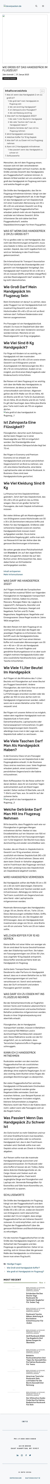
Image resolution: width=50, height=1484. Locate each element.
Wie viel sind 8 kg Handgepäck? (23, 107)
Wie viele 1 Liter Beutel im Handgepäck (25, 119)
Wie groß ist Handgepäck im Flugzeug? (25, 1271)
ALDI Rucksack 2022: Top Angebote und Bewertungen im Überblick (35, 1339)
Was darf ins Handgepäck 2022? (22, 116)
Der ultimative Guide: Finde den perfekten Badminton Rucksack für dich (35, 1401)
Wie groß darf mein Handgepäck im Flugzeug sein (24, 102)
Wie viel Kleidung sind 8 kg (21, 113)
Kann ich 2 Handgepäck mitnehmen (23, 146)
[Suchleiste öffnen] (36, 6)
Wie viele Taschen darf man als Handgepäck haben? (23, 123)
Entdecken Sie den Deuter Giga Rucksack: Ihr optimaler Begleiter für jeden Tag (35, 1297)
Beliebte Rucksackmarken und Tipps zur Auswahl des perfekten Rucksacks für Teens (36, 1360)
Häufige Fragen (10, 78)
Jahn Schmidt (8, 75)
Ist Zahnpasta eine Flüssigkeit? (23, 110)
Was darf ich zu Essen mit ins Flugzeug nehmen (25, 142)
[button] (41, 91)
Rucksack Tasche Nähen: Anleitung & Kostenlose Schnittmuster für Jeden (34, 1318)
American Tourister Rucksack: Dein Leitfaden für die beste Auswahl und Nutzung (35, 1380)
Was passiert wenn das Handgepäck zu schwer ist (26, 151)
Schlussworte (13, 156)
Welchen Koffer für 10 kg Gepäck (21, 137)
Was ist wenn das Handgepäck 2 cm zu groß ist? (24, 96)
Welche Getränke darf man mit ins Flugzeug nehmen (24, 129)
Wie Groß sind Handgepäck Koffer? (23, 1268)
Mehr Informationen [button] (13, 574)
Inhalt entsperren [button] (12, 571)
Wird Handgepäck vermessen (20, 134)
